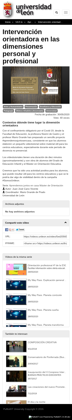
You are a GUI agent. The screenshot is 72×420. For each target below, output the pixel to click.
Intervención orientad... (50, 22)
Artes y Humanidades (13, 107)
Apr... (30, 22)
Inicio (8, 22)
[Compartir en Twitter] (20, 229)
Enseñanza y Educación (50, 107)
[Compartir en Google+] (12, 229)
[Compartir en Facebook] (6, 229)
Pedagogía (8, 111)
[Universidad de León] (29, 18)
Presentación (31, 107)
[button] (36, 222)
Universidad (51, 111)
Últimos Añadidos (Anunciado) (29, 111)
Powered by (56, 417)
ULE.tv (19, 22)
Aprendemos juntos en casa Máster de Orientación (36, 185)
